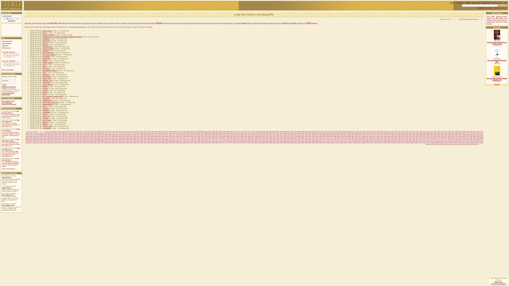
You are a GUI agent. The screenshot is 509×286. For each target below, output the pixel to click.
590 (235, 138)
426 (106, 136)
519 (438, 136)
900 (428, 141)
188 (170, 133)
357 (317, 135)
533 (31, 138)
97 (306, 131)
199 (210, 133)
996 (313, 143)
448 (184, 136)
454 (206, 136)
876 (342, 141)
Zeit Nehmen (213, 23)
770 (421, 139)
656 (471, 138)
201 (217, 133)
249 (388, 133)
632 (385, 138)
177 (131, 133)
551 (95, 138)
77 (250, 131)
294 (91, 135)
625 (360, 138)
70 (231, 131)
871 (324, 141)
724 (256, 139)
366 (349, 135)
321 (188, 135)
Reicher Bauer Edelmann (75, 23)
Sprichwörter (7, 43)
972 (227, 143)
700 (170, 139)
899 (424, 141)
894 (406, 141)
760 (385, 139)
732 (285, 139)
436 (142, 136)
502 (378, 136)
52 (181, 131)
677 (88, 139)
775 (438, 139)
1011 (376, 143)
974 (235, 143)
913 (474, 141)
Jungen (158, 23)
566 (149, 138)
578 (192, 138)
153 (45, 133)
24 (103, 131)
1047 (475, 144)
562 (134, 138)
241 (360, 133)
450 (192, 136)
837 (202, 141)
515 (424, 136)
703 (181, 139)
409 (45, 136)
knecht (44, 43)
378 (392, 135)
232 (327, 133)
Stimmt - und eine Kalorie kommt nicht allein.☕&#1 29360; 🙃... (11, 124)
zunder (45, 114)
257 (417, 133)
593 (245, 138)
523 (453, 136)
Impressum (476, 3)
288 (70, 135)
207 (238, 133)
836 (199, 141)
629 (374, 138)
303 (124, 135)
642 (421, 138)
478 (292, 136)
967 (210, 143)
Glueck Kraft (205, 23)
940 (113, 143)
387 (424, 135)
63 (211, 131)
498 (363, 136)
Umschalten (130, 23)
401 (474, 135)
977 (245, 143)
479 (295, 136)
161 (74, 133)
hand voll (45, 116)
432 (127, 136)
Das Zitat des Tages (8, 101)
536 (41, 138)
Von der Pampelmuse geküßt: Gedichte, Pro (497, 79)
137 (446, 131)
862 (292, 141)
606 (292, 138)
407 (38, 136)
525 (460, 136)
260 (428, 133)
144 (471, 131)
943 (124, 143)
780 (456, 139)
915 (481, 141)
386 (421, 135)
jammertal (46, 82)
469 (260, 136)
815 (124, 141)
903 (439, 141)
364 (342, 135)
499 (367, 136)
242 (363, 133)
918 (34, 143)
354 (306, 135)
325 (202, 135)
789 (31, 141)
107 (340, 131)
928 (70, 143)
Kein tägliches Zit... (8, 195)
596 (256, 138)
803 (81, 141)
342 (263, 135)
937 (102, 143)
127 (410, 131)
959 (181, 143)
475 (281, 136)
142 (463, 131)
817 (131, 141)
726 (263, 139)
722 (249, 139)
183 (152, 133)
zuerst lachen (47, 84)
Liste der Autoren (8, 52)
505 (388, 136)
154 (48, 133)
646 (435, 138)
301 (116, 135)
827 (167, 141)
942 (120, 143)
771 (424, 139)
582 (206, 138)
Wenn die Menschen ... (11, 149)
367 (353, 135)
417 (74, 136)
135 (438, 131)
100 (315, 131)
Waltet (136, 23)
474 (278, 136)
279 (38, 135)
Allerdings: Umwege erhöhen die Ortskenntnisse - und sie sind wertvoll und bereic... (11, 164)
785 (474, 139)
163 (81, 133)
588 (227, 138)
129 (417, 131)
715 (224, 139)
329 (217, 135)
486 (320, 136)
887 (381, 141)
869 (317, 141)
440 (156, 136)
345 (274, 135)
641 (417, 138)
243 (367, 133)
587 (224, 138)
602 (278, 138)
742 (320, 139)
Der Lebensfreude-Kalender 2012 (497, 61)
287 (66, 135)
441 (159, 136)
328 (213, 135)
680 (99, 139)
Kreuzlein (105, 23)
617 (331, 138)
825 (159, 141)
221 (288, 133)
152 (41, 133)
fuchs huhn (46, 120)
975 (238, 143)
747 (338, 139)
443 (167, 136)
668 (56, 139)
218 (277, 133)
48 (169, 131)
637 (403, 138)
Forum (452, 3)
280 (41, 135)
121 (388, 131)
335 (238, 135)
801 (74, 141)
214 (263, 133)
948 (142, 143)
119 (381, 131)
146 (478, 131)
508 (399, 136)
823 (152, 141)
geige (44, 67)
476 (285, 136)
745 (331, 139)
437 (145, 136)
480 (299, 136)
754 (363, 139)
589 (231, 138)
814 (120, 141)
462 (235, 136)
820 (142, 141)
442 (163, 136)
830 (177, 141)
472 (270, 136)
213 (259, 133)
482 (306, 136)
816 (127, 141)
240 (356, 133)
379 (395, 135)
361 (331, 135)
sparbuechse (47, 47)
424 (99, 136)
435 (138, 136)
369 (360, 135)
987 (281, 143)
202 (220, 133)
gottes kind (46, 78)
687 (124, 139)
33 (128, 131)
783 (467, 139)
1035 (481, 143)
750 (349, 139)
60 (203, 131)
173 (116, 133)
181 (145, 133)
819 (138, 141)
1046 (471, 144)
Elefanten (199, 23)
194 (192, 133)
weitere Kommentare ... (9, 169)
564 (142, 138)
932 (84, 143)
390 (435, 135)
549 (88, 138)
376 (385, 135)
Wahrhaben (145, 23)
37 (139, 131)
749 (345, 139)
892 (399, 141)
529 (474, 136)
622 (349, 138)
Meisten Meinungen (227, 23)
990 (292, 143)
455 (210, 136)
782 (463, 139)
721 (245, 139)
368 (356, 135)
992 (299, 143)
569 (159, 138)
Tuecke (99, 23)
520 (442, 136)
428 (113, 136)
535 (38, 138)
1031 (463, 143)
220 (285, 133)
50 (175, 131)
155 (52, 133)
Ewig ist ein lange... (11, 129)
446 (177, 136)
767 (410, 139)
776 (442, 139)
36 (136, 131)
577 (188, 138)
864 (299, 141)
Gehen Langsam (257, 23)
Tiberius (44, 23)
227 (310, 133)
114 (364, 131)
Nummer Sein (173, 23)
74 (242, 131)
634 (392, 138)
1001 (332, 143)
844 (227, 141)
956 (170, 143)
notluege (45, 110)
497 (360, 136)
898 (421, 141)
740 (313, 139)
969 (217, 143)
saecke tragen (47, 49)
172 (113, 133)
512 (413, 136)
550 (91, 138)
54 (186, 131)
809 (102, 141)
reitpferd (45, 51)
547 (81, 138)
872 (328, 141)
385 (417, 135)
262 (435, 133)
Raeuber (243, 23)
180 (142, 133)
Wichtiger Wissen (37, 23)
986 (278, 143)
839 (210, 141)
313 (159, 135)
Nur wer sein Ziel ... (10, 159)
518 (435, 136)
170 (106, 133)
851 (252, 141)
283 (52, 135)
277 (31, 135)
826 (163, 141)
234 (335, 133)
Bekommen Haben (268, 23)
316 (170, 135)
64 (214, 131)
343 (267, 135)
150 (34, 133)
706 (192, 139)
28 (114, 131)
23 (100, 131)
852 (256, 141)
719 (238, 139)
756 (370, 139)
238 (349, 133)
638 (406, 138)
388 (428, 135)
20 (92, 131)
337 (245, 135)
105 (333, 131)
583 (210, 138)
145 (474, 131)
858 (278, 141)
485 (317, 136)
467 (252, 136)
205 (231, 133)
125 (403, 131)
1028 (450, 143)
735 (295, 139)
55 (189, 131)
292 (84, 135)
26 (108, 131)
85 (272, 131)
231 (324, 133)
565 (145, 138)
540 (56, 138)
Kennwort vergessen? (9, 86)
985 (274, 143)
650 (449, 138)
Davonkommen (277, 23)
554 (106, 138)
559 (124, 138)
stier (44, 72)
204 (227, 133)
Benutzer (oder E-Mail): (9, 76)
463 (238, 136)
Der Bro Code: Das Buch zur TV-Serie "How (497, 43)
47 (167, 131)
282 (48, 135)
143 (467, 131)
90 (286, 131)
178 (134, 133)
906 (449, 141)
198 (206, 133)
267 (453, 133)
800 (70, 141)
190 (177, 133)
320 (184, 135)
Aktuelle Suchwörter (500, 8)
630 (378, 138)
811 (109, 141)
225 (302, 133)
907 (453, 141)
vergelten (45, 39)
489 (331, 136)
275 (481, 133)
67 (222, 131)
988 (285, 143)
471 (267, 136)
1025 (437, 143)
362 (335, 135)
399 (467, 135)
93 (295, 131)
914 (478, 141)
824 (156, 141)
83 (474, 19)
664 (41, 139)
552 (99, 138)
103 (325, 131)
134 (435, 131)
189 (174, 133)
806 (92, 141)
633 (388, 138)
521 (446, 136)
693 (145, 139)
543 (66, 138)
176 (127, 133)
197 (202, 133)
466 (249, 136)
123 (395, 131)
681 (102, 139)
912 (471, 141)
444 (170, 136)
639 (410, 138)
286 (63, 135)
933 (88, 143)
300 (113, 135)
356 (313, 135)
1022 (424, 143)
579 (195, 138)
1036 (427, 144)
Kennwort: (5, 80)
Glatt (59, 23)
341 (259, 135)
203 (224, 133)
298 (106, 135)
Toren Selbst (236, 23)
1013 (385, 143)
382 (406, 135)
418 (77, 136)
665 (45, 139)
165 (88, 133)
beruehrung (46, 76)
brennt (44, 94)
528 (471, 136)
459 (224, 136)
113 (361, 131)
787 (481, 139)
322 (191, 135)
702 (177, 139)
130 (421, 131)
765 (403, 139)
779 (453, 139)
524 (456, 136)
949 (145, 143)
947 (138, 143)
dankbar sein (47, 80)
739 (310, 139)
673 (74, 139)
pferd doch (46, 41)
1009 (367, 143)
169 (102, 133)
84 (476, 19)
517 (431, 136)
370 (363, 135)
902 (435, 141)
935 (95, 143)
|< (454, 19)
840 (213, 141)
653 (460, 138)
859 (281, 141)
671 (66, 139)
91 (289, 131)
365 (345, 135)
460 (227, 136)
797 (59, 141)
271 (467, 133)
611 (310, 138)
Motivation (314, 23)
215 (267, 133)
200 (213, 133)
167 (95, 133)
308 (142, 135)
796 (56, 141)
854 (263, 141)
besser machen (48, 35)
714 (220, 139)
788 (27, 141)
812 (113, 141)
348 (285, 135)
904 (442, 141)
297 (102, 135)
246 (378, 133)
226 (306, 133)
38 (142, 131)
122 (392, 131)
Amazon (497, 84)
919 (38, 143)
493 (346, 136)
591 (238, 138)
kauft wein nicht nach (50, 102)
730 (277, 139)
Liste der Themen (8, 61)
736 (299, 139)
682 (106, 139)
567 (152, 138)
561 (131, 138)
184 (156, 133)
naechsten (46, 59)
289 (74, 135)
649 (446, 138)
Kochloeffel (123, 23)
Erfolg (308, 23)
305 (131, 135)
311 (152, 135)
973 (231, 143)
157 (59, 133)
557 (116, 138)
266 (449, 133)
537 (45, 138)
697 (159, 139)
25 (105, 131)
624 (356, 138)
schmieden (46, 128)
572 (170, 138)
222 (292, 133)
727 (267, 139)
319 (181, 135)
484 (313, 136)
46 (164, 131)
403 (481, 135)
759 (381, 139)
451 (195, 136)
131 (424, 131)
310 (149, 135)
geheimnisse (47, 100)
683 (109, 139)
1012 (380, 143)
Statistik (468, 3)
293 (88, 135)
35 (133, 131)
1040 (445, 144)
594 (249, 138)
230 (320, 133)
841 (217, 141)
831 (181, 141)
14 (75, 131)
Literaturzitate (7, 41)
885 (374, 141)
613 (317, 138)
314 (163, 135)
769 (417, 139)
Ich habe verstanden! (499, 284)
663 (38, 139)
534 (34, 138)
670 (63, 139)
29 (117, 131)
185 (159, 133)
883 (367, 141)
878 (349, 141)
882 (363, 141)
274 (478, 133)
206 (235, 133)
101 (318, 131)
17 (83, 131)
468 (256, 136)
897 (417, 141)
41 (150, 131)
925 (59, 143)
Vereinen (117, 23)
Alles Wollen (28, 23)
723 (252, 139)
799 (66, 141)
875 (338, 141)
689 (131, 139)
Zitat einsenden (8, 70)
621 (345, 138)
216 (270, 133)
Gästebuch (460, 3)
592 (242, 138)
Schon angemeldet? (8, 93)
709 (202, 139)
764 (399, 139)
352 (299, 135)
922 (48, 143)
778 (449, 139)
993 (303, 143)
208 (242, 133)
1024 (433, 143)
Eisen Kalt (94, 23)
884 (371, 141)
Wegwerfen (166, 23)
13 (72, 131)
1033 (472, 143)
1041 (449, 144)
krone (44, 33)
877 (346, 141)
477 (288, 136)
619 (338, 138)
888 (385, 141)
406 (34, 136)
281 (45, 135)
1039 (440, 144)
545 (74, 138)
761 (388, 139)
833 (188, 141)
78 (460, 19)
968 (213, 143)
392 (442, 135)
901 (431, 141)
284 (56, 135)
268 (456, 133)
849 (245, 141)
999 (324, 143)
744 (327, 139)
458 (220, 136)
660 (27, 139)
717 (231, 139)
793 (45, 141)
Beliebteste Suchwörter (485, 8)
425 (102, 136)
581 (202, 138)
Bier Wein (54, 23)
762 (392, 139)
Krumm (285, 23)
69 (228, 131)
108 (343, 131)
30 (119, 131)
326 (206, 135)
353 (302, 135)
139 (453, 131)
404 (27, 136)
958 (177, 143)
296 (99, 135)
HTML (11, 19)
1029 (455, 143)
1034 (476, 143)
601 (274, 138)
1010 (372, 143)
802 (77, 141)
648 (442, 138)
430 (120, 136)
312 (156, 135)
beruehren (46, 57)
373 (374, 135)
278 (34, 135)
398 (463, 135)
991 (295, 143)
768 (413, 139)
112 (357, 131)
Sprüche (5, 46)
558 (120, 138)
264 (442, 133)
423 (95, 136)
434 (134, 136)
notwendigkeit (47, 104)
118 (378, 131)
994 (306, 143)
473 (274, 136)
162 (77, 133)
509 (403, 136)
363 (338, 135)
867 (310, 141)
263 (438, 133)
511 (410, 136)
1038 (436, 144)
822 (149, 141)
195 (195, 133)
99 (311, 131)
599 (267, 138)
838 (206, 141)
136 (442, 131)
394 (449, 135)
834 (192, 141)
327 (209, 135)
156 (56, 133)
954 (163, 143)
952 (156, 143)
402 (478, 135)
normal (45, 90)
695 (152, 139)
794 (49, 141)
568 (156, 138)
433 (131, 136)
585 (217, 138)
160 (70, 133)
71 (233, 131)
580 (199, 138)
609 (303, 138)
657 (474, 138)
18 (86, 131)
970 (220, 143)
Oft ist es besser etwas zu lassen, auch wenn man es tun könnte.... (11, 116)
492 (342, 136)
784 (471, 139)
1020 (415, 143)
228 (313, 133)
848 (242, 141)
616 (327, 138)
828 (170, 141)
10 (64, 131)
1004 (345, 143)
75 (245, 131)
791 (38, 141)
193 (188, 133)
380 (399, 135)
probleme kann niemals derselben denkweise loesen (62, 37)
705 (188, 139)
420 (84, 136)
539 (52, 138)
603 (281, 138)
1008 (363, 143)
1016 (398, 143)
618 (335, 138)
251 (395, 133)
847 (238, 141)
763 (395, 139)
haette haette (47, 63)
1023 (428, 143)
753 (360, 139)
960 (184, 143)
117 (374, 131)
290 (77, 135)
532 (27, 138)
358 (320, 135)
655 (467, 138)
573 (174, 138)
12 (69, 131)
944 (127, 143)
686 (120, 139)
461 (231, 136)
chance (45, 88)
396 (456, 135)
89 (284, 131)
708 (199, 139)
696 (156, 139)
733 (288, 139)
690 (134, 139)
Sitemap (495, 3)
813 (116, 141)
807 (95, 141)
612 (313, 138)
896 (414, 141)
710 (206, 139)
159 (66, 133)
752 (356, 139)
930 (77, 143)
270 (463, 133)
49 (172, 131)
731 (281, 139)
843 (224, 141)
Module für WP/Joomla (9, 104)
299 (109, 135)
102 (322, 131)
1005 (350, 143)
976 (242, 143)
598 (263, 138)
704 (184, 139)
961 (188, 143)
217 (274, 133)
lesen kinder (47, 31)
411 (52, 136)
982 (263, 143)
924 (56, 143)
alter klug (45, 69)
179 (138, 133)
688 (127, 139)
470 (263, 136)
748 (342, 139)
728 (270, 139)
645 (431, 138)
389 (431, 135)
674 (77, 139)
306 (134, 135)
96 (303, 131)
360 (327, 135)
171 (109, 133)
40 (147, 131)
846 (235, 141)
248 (385, 133)
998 (320, 143)
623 (353, 138)
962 (192, 143)
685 (116, 139)
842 (220, 141)
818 (134, 141)
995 (310, 143)
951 (152, 143)
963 (195, 143)
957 (174, 143)
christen (45, 108)
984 (270, 143)
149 (31, 133)
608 (299, 138)
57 (195, 131)
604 (285, 138)
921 (45, 143)
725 (259, 139)
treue (44, 106)
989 (288, 143)
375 (381, 135)
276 (27, 135)
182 (149, 133)
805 (88, 141)
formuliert (46, 98)
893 (403, 141)
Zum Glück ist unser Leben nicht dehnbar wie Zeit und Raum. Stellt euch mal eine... (11, 134)
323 (195, 135)
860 (285, 141)
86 (275, 131)
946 (134, 143)
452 (199, 136)
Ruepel (219, 23)
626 (363, 138)
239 (353, 133)
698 (163, 139)
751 (353, 139)
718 (234, 139)
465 (245, 136)
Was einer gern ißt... (10, 120)
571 (167, 138)
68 (225, 131)
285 (59, 135)
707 (195, 139)
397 (460, 135)
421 (88, 136)
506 (392, 136)
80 (465, 19)
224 (299, 133)
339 (252, 135)
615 (324, 138)
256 (413, 133)
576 (184, 138)
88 (281, 131)
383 (410, 135)
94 (298, 131)
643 (424, 138)
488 (328, 136)
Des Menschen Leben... (10, 140)
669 (59, 139)
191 (181, 133)
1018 (406, 143)
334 (234, 135)
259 (424, 133)
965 (202, 143)
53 (183, 131)
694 (149, 139)
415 (66, 136)
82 (471, 19)
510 (406, 136)
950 (149, 143)
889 (388, 141)
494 (349, 136)
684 (113, 139)
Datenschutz (485, 3)
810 (106, 141)
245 (374, 133)
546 (77, 138)
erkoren (45, 45)
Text (17, 19)
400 (471, 135)
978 (249, 143)
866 (306, 141)
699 (167, 139)
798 (63, 141)
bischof (45, 122)
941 (116, 143)
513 (417, 136)
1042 (453, 144)
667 (52, 139)
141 (460, 131)
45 (161, 131)
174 (120, 133)
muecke (45, 118)
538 (48, 138)
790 (34, 141)
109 (347, 131)
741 (317, 139)
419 (81, 136)
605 (288, 138)
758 (378, 139)
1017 (402, 143)
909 (460, 141)
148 (27, 133)
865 (303, 141)
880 (356, 141)
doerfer (45, 86)
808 (99, 141)
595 (252, 138)
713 (217, 139)
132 (428, 131)
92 (292, 131)
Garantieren (111, 23)
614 (320, 138)
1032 (468, 143)
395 (453, 135)
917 (31, 143)
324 (199, 135)
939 (109, 143)
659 (481, 138)
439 (152, 136)
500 (371, 136)
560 (127, 138)
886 (378, 141)
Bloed (139, 23)
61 (206, 131)
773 (431, 139)
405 (31, 136)
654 (463, 138)
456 (213, 136)
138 (449, 131)
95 (300, 131)
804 (84, 141)
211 (252, 133)
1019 (411, 143)
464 (242, 136)
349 (288, 135)
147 (481, 131)
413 (59, 136)
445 (174, 136)
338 (249, 135)
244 (370, 133)
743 (324, 139)
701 (174, 139)
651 (453, 138)
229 (317, 133)
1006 (354, 143)
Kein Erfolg (152, 23)
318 (177, 135)
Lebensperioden (86, 23)
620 (342, 138)
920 (41, 143)
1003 (341, 143)
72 (236, 131)
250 (392, 133)
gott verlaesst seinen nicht (52, 96)
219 (281, 133)
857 (274, 141)
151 (38, 133)
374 (378, 135)
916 (27, 143)
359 (324, 135)
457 (217, 136)
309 (145, 135)
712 (213, 139)
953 (159, 143)
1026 (441, 143)
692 (142, 139)
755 (367, 139)
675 (81, 139)
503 (381, 136)
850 (249, 141)
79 (462, 19)
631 (381, 138)
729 (274, 139)
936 (99, 143)
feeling (44, 61)
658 (478, 138)
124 (399, 131)
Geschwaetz (292, 23)
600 (270, 138)
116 (371, 131)
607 (295, 138)
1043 (458, 144)
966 (206, 143)
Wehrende (64, 23)
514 (421, 136)
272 (471, 133)
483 (310, 136)
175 (124, 133)
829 (174, 141)
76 (247, 131)
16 (80, 131)
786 (478, 139)
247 (381, 133)
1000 (328, 143)
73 (239, 131)
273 (474, 133)
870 (320, 141)
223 (295, 133)
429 (116, 136)
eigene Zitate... (7, 177)
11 (66, 131)
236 (342, 133)
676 (84, 139)
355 (310, 135)
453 (202, 136)
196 (199, 133)
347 (281, 135)
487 (324, 136)
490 (335, 136)
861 (288, 141)
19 (89, 131)
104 (329, 131)
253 (403, 133)
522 (449, 136)
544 (70, 138)
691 (138, 139)
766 (406, 139)
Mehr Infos (498, 282)
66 (220, 131)
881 (360, 141)
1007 (358, 143)
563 (138, 138)
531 (481, 136)
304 (127, 135)
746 (335, 139)
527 (467, 136)
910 (464, 141)
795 (52, 141)
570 (163, 138)
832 (184, 141)
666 (48, 139)
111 (354, 131)
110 (350, 131)
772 (428, 139)
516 (428, 136)
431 (124, 136)
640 (413, 138)
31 (122, 131)
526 (463, 136)
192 (184, 133)
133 (431, 131)
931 (81, 143)
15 (78, 131)
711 (210, 139)
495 (353, 136)
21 (94, 131)
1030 (459, 143)
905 (446, 141)
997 (317, 143)
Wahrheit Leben (301, 23)
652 (456, 138)
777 (446, 139)
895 (410, 141)
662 (34, 139)
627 (367, 138)
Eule (48, 23)
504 (385, 136)
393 (446, 135)
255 (410, 133)
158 (63, 133)
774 (435, 139)
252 (399, 133)
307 (138, 135)
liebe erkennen (48, 53)
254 (406, 133)
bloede (44, 124)
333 (231, 135)
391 (438, 135)
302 (120, 135)
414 (63, 136)
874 (335, 141)
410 (49, 136)
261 (431, 133)
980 (256, 143)
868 (313, 141)
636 (399, 138)
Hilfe (505, 3)
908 (456, 141)
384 (413, 135)
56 (192, 131)
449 (188, 136)
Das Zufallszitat (7, 102)
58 (197, 131)
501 (374, 136)
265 (446, 133)
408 (41, 136)
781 (460, 139)
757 (374, 139)
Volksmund (6, 48)
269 (460, 133)
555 (109, 138)
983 (267, 143)
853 (260, 141)
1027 (446, 143)
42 (153, 131)
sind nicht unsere (49, 55)
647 (438, 138)
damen (45, 92)
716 (227, 139)
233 (331, 133)
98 (309, 131)
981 (260, 143)
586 (220, 138)
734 (292, 139)
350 (292, 135)
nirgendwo (46, 112)
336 (242, 135)
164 (84, 133)
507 (396, 136)
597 (260, 138)
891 (396, 141)
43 (156, 131)
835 (195, 141)
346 (277, 135)
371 (367, 135)
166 (91, 133)
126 (406, 131)
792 (41, 141)
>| (481, 19)
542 (63, 138)
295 (95, 135)
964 (199, 143)
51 (178, 131)
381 (403, 135)
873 (331, 141)
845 (231, 141)
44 (158, 131)
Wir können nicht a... (10, 112)
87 (278, 131)
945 (131, 143)
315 (166, 135)
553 (102, 138)
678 (91, 139)
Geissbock (250, 23)
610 (306, 138)
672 (70, 139)
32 (125, 131)
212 (256, 133)
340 (256, 135)
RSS (500, 3)
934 (91, 143)
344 (270, 135)
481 (303, 136)
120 (385, 131)
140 (456, 131)
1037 (432, 144)
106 (336, 131)
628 (370, 138)
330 (220, 135)
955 (167, 143)
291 (81, 135)
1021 (420, 143)
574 (177, 138)
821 (145, 141)
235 (338, 133)
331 (224, 135)
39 (144, 131)
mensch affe (47, 126)
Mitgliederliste (6, 94)
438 (149, 136)
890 (392, 141)
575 (181, 138)
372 (370, 135)
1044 (462, 144)
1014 (389, 143)
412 (56, 136)
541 (59, 138)
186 (163, 133)
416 (70, 136)
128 (413, 131)
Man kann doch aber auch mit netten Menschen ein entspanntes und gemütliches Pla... (10, 154)
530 (478, 136)
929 (74, 143)
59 (200, 131)
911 (467, 141)
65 (217, 131)
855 (267, 141)
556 (113, 138)
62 (208, 131)
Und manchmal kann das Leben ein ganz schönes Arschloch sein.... (11, 144)
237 (345, 133)
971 (224, 143)
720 (242, 139)
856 (270, 141)
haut (44, 65)
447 (181, 136)
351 (295, 135)
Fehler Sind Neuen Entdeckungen (187, 23)
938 (106, 143)
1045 (467, 144)
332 (227, 135)
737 (302, 139)
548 (84, 138)
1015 (393, 143)
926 (63, 143)
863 (295, 141)
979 (252, 143)
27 (111, 131)
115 (368, 131)
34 (130, 131)
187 (167, 133)
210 (249, 133)
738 (306, 139)
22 (97, 131)
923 (52, 143)
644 (428, 138)
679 (95, 139)
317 (174, 135)
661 (31, 139)
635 (395, 138)
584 (213, 138)
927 (66, 143)
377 (388, 135)
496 (356, 136)
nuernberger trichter (49, 71)
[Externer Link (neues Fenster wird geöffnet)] (497, 39)
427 (109, 136)
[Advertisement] (9, 30)
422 (91, 136)
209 (245, 133)
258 (421, 133)
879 (353, 141)
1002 (337, 143)
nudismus (46, 74)
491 (338, 136)
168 (99, 133)
